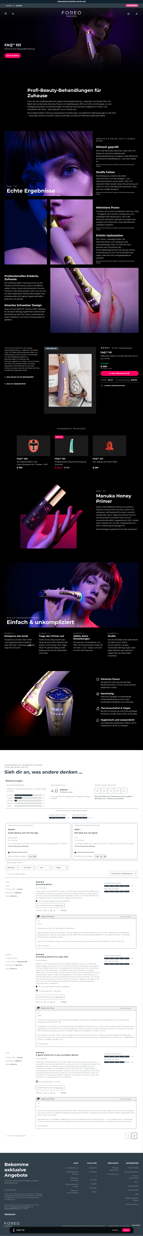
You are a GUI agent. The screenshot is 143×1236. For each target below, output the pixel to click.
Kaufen (126, 1230)
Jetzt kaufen (13, 55)
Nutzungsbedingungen (12, 1208)
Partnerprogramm (131, 1172)
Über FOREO (133, 1168)
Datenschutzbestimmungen (20, 1206)
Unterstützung (112, 1174)
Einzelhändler (133, 1186)
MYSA (136, 1182)
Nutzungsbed (133, 1190)
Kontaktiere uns (72, 1168)
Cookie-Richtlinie (132, 1204)
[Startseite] (71, 14)
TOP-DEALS (132, 5)
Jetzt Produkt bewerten (125, 348)
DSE (137, 1194)
